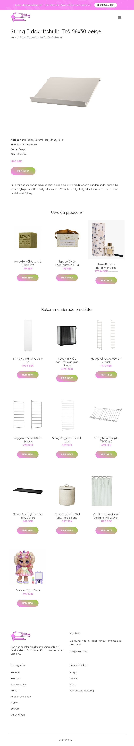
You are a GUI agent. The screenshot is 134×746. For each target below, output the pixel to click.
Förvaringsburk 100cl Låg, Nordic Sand (67, 516)
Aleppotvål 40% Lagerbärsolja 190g (67, 263)
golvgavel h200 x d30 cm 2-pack (106, 360)
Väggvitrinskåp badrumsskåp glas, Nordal (67, 362)
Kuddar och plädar (21, 696)
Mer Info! (23, 171)
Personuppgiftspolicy (81, 690)
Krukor (14, 690)
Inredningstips (18, 684)
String (53, 139)
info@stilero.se (78, 651)
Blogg (72, 672)
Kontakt (73, 678)
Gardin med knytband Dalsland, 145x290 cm (106, 516)
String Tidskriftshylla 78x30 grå (106, 439)
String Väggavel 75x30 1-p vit (67, 439)
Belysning (16, 678)
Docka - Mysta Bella (28, 590)
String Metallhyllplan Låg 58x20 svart (27, 516)
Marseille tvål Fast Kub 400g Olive (27, 263)
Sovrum (15, 708)
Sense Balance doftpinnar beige (106, 266)
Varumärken (41, 139)
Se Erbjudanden (105, 5)
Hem (13, 37)
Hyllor (61, 139)
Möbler (29, 139)
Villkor (72, 684)
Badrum (15, 672)
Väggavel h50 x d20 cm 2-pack (28, 439)
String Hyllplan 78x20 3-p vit (28, 360)
